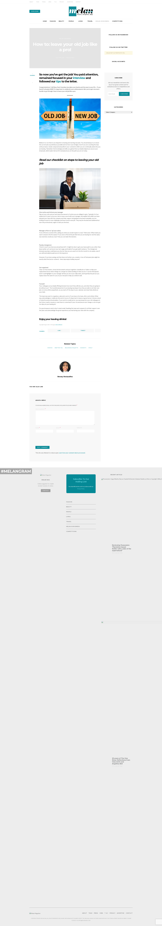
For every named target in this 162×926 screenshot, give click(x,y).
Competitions (117, 21)
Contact (78, 2)
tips (58, 81)
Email (58, 428)
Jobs (49, 2)
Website (79, 427)
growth (83, 347)
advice (50, 347)
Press (43, 2)
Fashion (53, 21)
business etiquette (72, 347)
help (90, 347)
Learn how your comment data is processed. (72, 453)
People (71, 21)
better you (59, 347)
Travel (90, 21)
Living (80, 21)
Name (37, 428)
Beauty (61, 21)
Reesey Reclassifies (65, 377)
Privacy (62, 2)
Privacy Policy (80, 488)
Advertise (70, 2)
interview (79, 78)
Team (37, 2)
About (31, 2)
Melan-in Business (102, 21)
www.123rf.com (59, 324)
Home (45, 21)
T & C (55, 2)
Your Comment (40, 409)
